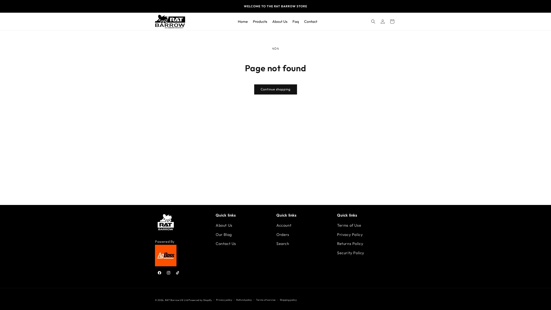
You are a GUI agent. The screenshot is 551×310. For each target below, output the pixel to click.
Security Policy (350, 252)
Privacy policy (224, 299)
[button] (373, 21)
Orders (282, 234)
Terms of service (266, 299)
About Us (224, 225)
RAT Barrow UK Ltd (177, 300)
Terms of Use (349, 225)
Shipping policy (288, 299)
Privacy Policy (350, 234)
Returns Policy (350, 243)
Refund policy (244, 299)
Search (282, 243)
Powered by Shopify (200, 300)
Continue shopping (276, 89)
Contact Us (226, 243)
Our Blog (224, 234)
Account (283, 225)
